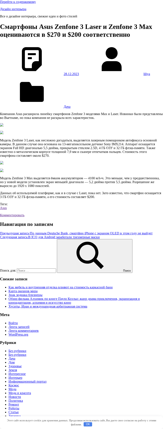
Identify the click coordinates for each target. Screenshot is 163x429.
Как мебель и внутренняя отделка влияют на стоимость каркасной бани (60, 287)
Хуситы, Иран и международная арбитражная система (47, 306)
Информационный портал (27, 381)
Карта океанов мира (23, 291)
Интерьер (15, 377)
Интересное (17, 374)
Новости (14, 397)
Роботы (13, 408)
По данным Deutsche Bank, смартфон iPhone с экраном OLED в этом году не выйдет (76, 233)
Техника (14, 416)
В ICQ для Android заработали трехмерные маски (50, 237)
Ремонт (13, 404)
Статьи (13, 412)
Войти (13, 323)
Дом (11, 362)
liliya (146, 74)
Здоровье (15, 366)
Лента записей (19, 327)
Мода (12, 389)
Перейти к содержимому (18, 2)
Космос (13, 385)
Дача (67, 106)
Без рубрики (17, 351)
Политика (15, 400)
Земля (12, 370)
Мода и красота (19, 393)
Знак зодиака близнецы (25, 295)
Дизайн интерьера (13, 9)
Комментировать (12, 215)
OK (88, 424)
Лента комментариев (23, 330)
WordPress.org (18, 334)
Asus (3, 208)
